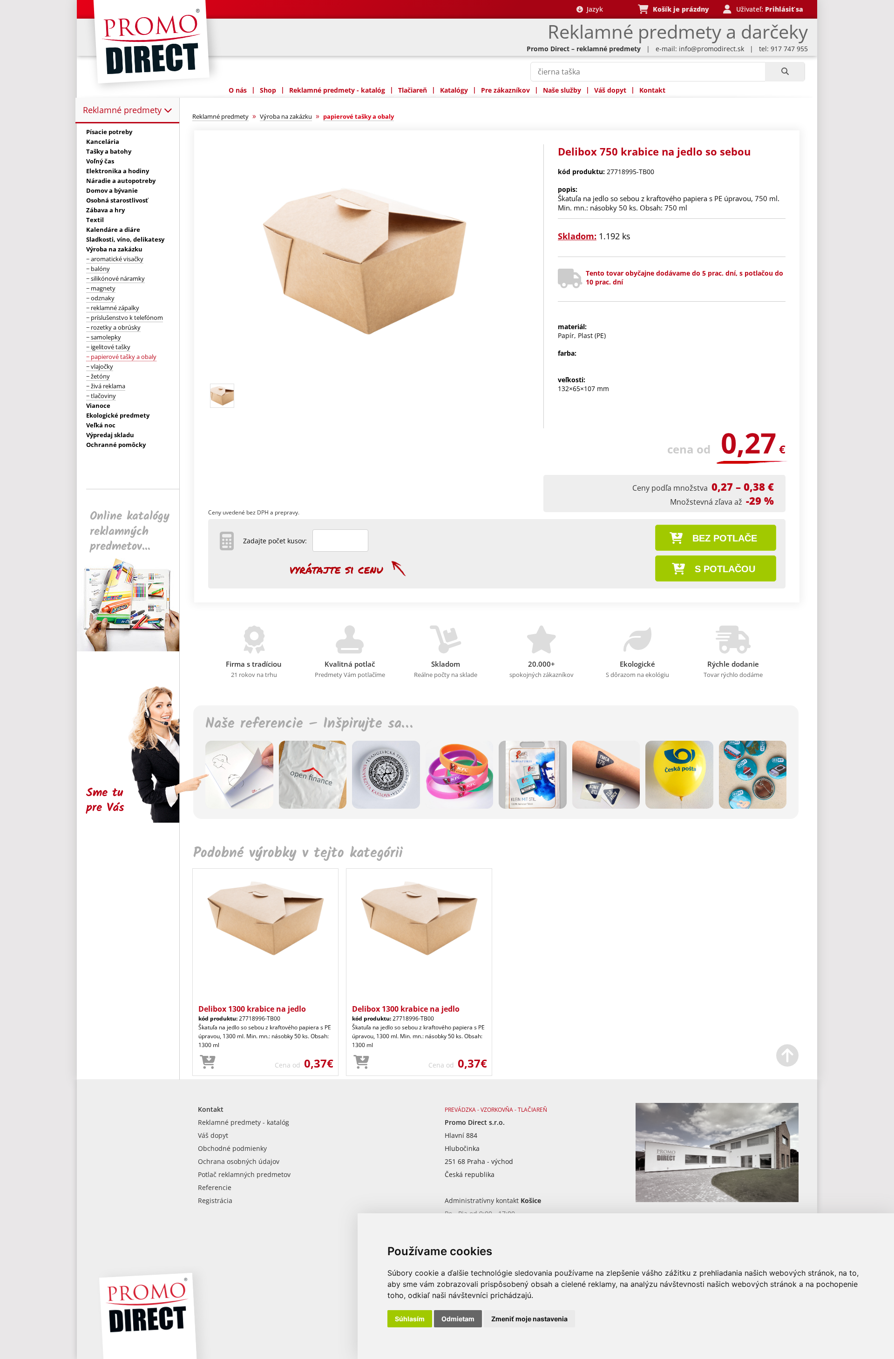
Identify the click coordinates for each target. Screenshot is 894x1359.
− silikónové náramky (115, 278)
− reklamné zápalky (112, 308)
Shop (268, 90)
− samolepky (103, 337)
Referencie (214, 1187)
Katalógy (454, 90)
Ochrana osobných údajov (238, 1161)
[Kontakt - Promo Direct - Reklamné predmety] (717, 1199)
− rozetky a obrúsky (113, 327)
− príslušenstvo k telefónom (124, 317)
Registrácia (215, 1200)
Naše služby (562, 90)
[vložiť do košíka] (208, 1062)
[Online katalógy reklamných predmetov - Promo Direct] (134, 648)
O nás (238, 90)
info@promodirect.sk (711, 48)
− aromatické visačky (114, 259)
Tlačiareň (412, 90)
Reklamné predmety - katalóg (337, 90)
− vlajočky (99, 366)
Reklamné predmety (123, 109)
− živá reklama (105, 386)
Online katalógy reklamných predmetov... (129, 531)
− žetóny (98, 376)
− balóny (98, 268)
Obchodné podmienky (232, 1148)
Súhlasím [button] (410, 1319)
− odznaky (100, 298)
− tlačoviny (101, 396)
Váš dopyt (610, 90)
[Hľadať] (785, 71)
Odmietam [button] (457, 1319)
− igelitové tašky (108, 347)
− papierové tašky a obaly (121, 356)
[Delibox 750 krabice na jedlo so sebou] (364, 375)
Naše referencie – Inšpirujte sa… (309, 724)
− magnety (100, 288)
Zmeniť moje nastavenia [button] (529, 1319)
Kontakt (652, 90)
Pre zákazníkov (505, 90)
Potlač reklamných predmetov (244, 1174)
